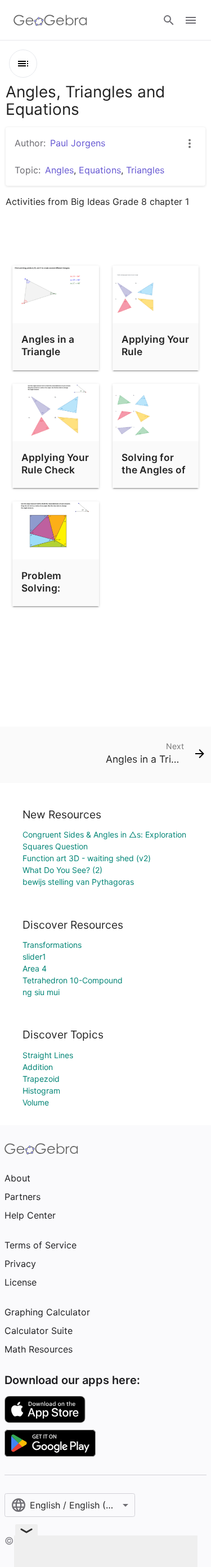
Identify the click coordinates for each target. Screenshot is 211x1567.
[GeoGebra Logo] (50, 20)
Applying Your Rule (155, 345)
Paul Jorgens (77, 143)
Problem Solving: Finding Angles (41, 594)
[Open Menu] (190, 20)
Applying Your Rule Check (55, 463)
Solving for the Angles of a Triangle (154, 470)
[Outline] (23, 64)
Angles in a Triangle (47, 345)
